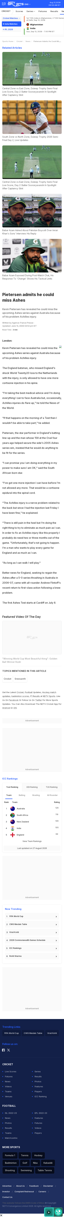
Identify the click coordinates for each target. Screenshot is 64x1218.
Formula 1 (10, 1155)
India (19, 828)
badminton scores (20, 696)
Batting (22, 795)
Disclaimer (48, 1186)
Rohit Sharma (15, 956)
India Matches (11, 24)
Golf (25, 1163)
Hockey (38, 1155)
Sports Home (7, 41)
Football (29, 692)
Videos (8, 1086)
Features (39, 1086)
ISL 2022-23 (11, 1113)
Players (38, 1091)
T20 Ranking (51, 787)
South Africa (22, 815)
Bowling (36, 795)
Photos (38, 1081)
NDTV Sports (49, 696)
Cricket (6, 11)
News (28, 41)
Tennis (24, 1155)
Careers (42, 1191)
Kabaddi (48, 1163)
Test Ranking (12, 787)
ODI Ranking (32, 787)
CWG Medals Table (18, 924)
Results (54, 11)
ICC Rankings (15, 948)
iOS (15, 708)
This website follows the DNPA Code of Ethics (23, 1203)
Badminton (11, 1163)
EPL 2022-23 (41, 1113)
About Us (20, 1186)
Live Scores (10, 1071)
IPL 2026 (9, 29)
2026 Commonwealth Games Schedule (27, 940)
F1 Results (35, 696)
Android (6, 708)
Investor (6, 1191)
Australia (21, 808)
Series (30, 11)
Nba (35, 1163)
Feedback (34, 1186)
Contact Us (7, 1197)
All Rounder (52, 795)
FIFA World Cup (16, 916)
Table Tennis (45, 1170)
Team (8, 795)
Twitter (38, 700)
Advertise (6, 1186)
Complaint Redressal (24, 1191)
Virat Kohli (14, 932)
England (20, 835)
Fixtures (43, 11)
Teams (8, 1091)
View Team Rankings (32, 841)
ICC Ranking (41, 1096)
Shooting (10, 1170)
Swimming (26, 1170)
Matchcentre (11, 1138)
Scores (19, 11)
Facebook (13, 700)
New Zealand (23, 822)
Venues (8, 1096)
